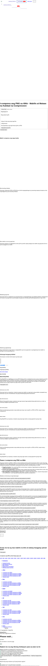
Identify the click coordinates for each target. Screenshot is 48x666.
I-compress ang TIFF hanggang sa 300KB (11, 612)
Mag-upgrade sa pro (4, 384)
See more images (4, 371)
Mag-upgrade (2, 552)
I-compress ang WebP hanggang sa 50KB (11, 592)
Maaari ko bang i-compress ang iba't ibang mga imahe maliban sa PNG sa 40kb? (15, 516)
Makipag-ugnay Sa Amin (7, 567)
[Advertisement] (23, 133)
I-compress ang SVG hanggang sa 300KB (11, 621)
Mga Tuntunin (5, 565)
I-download (3, 129)
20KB (12, 558)
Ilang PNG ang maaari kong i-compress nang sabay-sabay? (11, 486)
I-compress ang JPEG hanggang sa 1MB (11, 575)
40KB (21, 558)
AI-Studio (21, 1)
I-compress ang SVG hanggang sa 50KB (11, 620)
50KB (24, 558)
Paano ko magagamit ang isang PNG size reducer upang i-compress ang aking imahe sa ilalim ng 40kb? (19, 524)
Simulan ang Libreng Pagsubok (6, 655)
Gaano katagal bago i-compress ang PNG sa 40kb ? (9, 500)
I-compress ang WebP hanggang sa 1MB (11, 594)
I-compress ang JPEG (7, 572)
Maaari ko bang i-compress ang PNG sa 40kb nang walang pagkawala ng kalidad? (15, 478)
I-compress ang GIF (6, 600)
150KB (31, 558)
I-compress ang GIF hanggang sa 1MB (11, 603)
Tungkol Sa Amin (6, 563)
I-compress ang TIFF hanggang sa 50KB (11, 610)
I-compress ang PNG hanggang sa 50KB (11, 582)
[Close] (6, 632)
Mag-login (30, 1)
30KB (18, 558)
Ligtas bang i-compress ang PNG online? (7, 493)
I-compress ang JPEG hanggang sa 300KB (12, 574)
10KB (6, 558)
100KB (27, 558)
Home (3, 625)
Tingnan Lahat (5, 577)
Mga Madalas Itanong (7, 564)
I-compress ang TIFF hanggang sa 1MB (11, 613)
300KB (38, 558)
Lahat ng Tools (11, 1)
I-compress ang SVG (7, 619)
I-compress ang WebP (7, 591)
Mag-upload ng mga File (6, 127)
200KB (35, 558)
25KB (15, 558)
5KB (3, 558)
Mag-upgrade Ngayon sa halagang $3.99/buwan (21, 655)
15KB (9, 558)
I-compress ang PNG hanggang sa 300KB (11, 584)
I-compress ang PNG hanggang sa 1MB (11, 585)
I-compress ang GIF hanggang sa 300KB (11, 602)
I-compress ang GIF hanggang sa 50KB (11, 601)
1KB (1, 558)
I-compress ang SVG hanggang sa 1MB (11, 622)
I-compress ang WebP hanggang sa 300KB (12, 593)
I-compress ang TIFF (7, 609)
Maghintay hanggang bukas (36, 655)
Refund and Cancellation (8, 566)
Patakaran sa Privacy (7, 626)
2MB (44, 558)
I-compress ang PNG (7, 581)
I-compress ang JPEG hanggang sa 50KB (11, 573)
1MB (42, 558)
